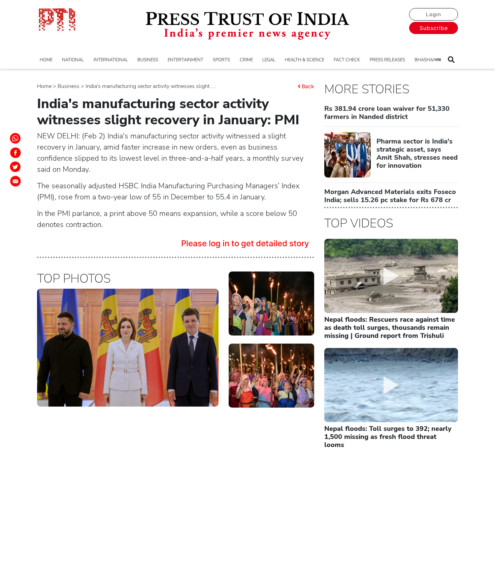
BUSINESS (147, 60)
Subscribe (434, 28)
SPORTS (221, 60)
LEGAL (268, 60)
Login (433, 14)
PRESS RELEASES (387, 60)
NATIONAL (73, 60)
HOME (46, 60)
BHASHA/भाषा (428, 60)
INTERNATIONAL (111, 60)
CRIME (246, 60)
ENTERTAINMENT (185, 60)
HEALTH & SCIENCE (304, 60)
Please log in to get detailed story (245, 243)
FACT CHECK (347, 60)
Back (308, 86)
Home (44, 86)
